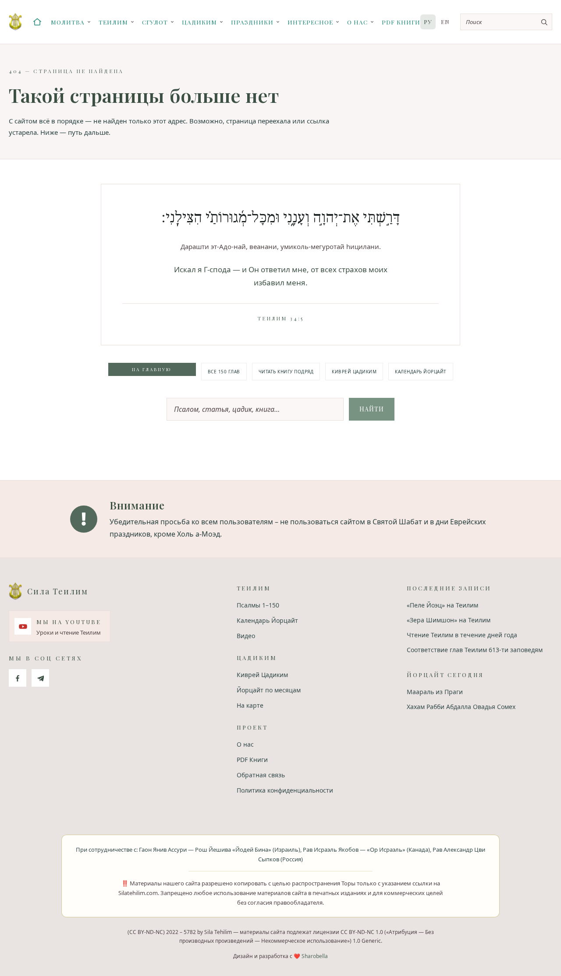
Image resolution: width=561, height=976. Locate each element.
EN (445, 21)
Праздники (252, 22)
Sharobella (315, 956)
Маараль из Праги (435, 692)
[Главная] (37, 22)
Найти (371, 409)
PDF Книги (401, 22)
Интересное (310, 22)
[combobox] (506, 22)
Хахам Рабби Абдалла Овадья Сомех (461, 706)
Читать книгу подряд (286, 372)
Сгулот (155, 22)
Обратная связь (261, 775)
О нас (357, 22)
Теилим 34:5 (280, 318)
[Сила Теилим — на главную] (15, 22)
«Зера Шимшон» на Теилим (448, 620)
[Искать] (544, 22)
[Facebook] (17, 678)
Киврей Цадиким (354, 372)
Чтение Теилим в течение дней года (462, 635)
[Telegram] (40, 678)
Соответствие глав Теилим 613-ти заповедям (475, 650)
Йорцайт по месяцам (269, 690)
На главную (152, 369)
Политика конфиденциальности (285, 790)
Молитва (68, 22)
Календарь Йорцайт (421, 372)
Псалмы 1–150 (258, 605)
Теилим (113, 22)
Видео (246, 636)
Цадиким (199, 22)
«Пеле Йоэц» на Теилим (442, 605)
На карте (250, 705)
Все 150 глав (224, 372)
